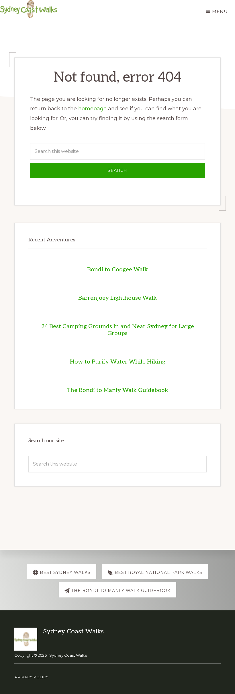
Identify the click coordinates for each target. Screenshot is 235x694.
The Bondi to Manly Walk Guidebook (117, 390)
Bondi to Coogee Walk (117, 269)
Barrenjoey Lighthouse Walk (117, 298)
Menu (220, 11)
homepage (92, 108)
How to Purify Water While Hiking (117, 361)
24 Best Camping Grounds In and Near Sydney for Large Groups (117, 330)
